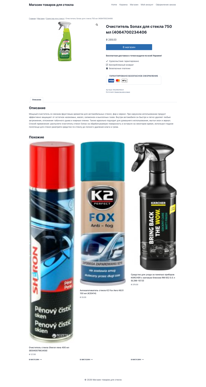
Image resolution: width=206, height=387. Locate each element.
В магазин (129, 47)
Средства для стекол (122, 92)
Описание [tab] (36, 100)
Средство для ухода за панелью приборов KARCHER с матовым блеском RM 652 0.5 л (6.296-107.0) (153, 277)
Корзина (123, 4)
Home (114, 4)
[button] (97, 25)
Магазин (134, 4)
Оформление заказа (166, 4)
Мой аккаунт (147, 4)
